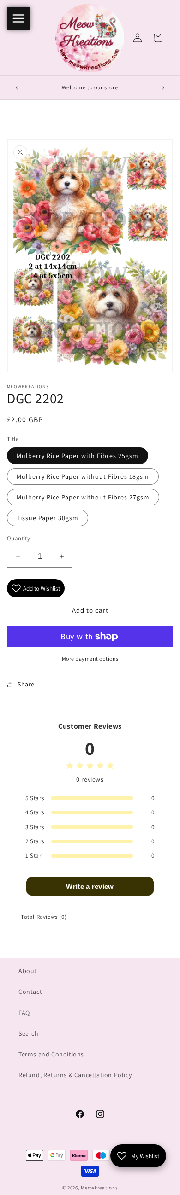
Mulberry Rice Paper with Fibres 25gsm (77, 456)
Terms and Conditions (51, 1054)
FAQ (24, 1013)
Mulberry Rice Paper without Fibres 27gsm (83, 497)
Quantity (18, 538)
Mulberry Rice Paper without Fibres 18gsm (83, 476)
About (27, 971)
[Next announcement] (163, 88)
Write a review (90, 886)
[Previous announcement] (17, 88)
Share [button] (26, 684)
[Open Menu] (18, 18)
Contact (30, 991)
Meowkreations (99, 1187)
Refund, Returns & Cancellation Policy (75, 1075)
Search (28, 1033)
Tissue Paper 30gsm (47, 518)
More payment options (90, 658)
